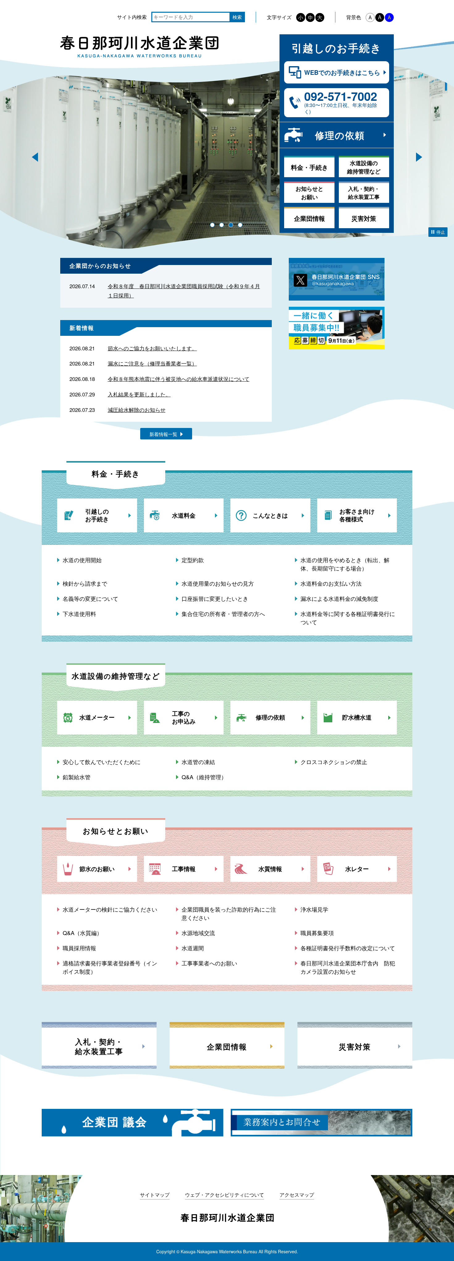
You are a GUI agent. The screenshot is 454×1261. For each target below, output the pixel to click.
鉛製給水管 (76, 777)
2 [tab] (221, 225)
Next (419, 157)
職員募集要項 (317, 933)
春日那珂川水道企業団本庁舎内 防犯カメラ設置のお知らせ (348, 967)
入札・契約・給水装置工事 (364, 192)
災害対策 (363, 218)
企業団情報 (309, 218)
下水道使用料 (79, 613)
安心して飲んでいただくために (102, 762)
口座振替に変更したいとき (215, 598)
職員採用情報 (79, 948)
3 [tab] (231, 225)
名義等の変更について (90, 598)
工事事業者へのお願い (209, 963)
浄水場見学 (314, 909)
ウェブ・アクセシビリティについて (224, 1194)
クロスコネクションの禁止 (334, 762)
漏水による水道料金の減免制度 (339, 598)
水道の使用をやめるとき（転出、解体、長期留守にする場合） (345, 564)
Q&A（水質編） (82, 933)
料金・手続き (309, 167)
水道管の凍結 (198, 762)
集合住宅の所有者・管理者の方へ (223, 613)
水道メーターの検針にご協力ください (110, 909)
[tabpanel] (227, 173)
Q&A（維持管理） (204, 777)
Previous (35, 157)
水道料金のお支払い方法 (331, 583)
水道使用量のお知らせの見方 (218, 583)
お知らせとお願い (309, 193)
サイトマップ (155, 1194)
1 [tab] (212, 225)
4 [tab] (240, 225)
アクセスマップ (297, 1194)
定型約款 (193, 560)
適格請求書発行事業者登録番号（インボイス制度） (110, 967)
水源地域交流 (198, 933)
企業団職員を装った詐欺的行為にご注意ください (229, 913)
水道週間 (193, 948)
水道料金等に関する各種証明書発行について (348, 617)
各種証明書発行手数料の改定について (348, 948)
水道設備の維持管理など (363, 167)
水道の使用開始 (82, 560)
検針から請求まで (85, 583)
